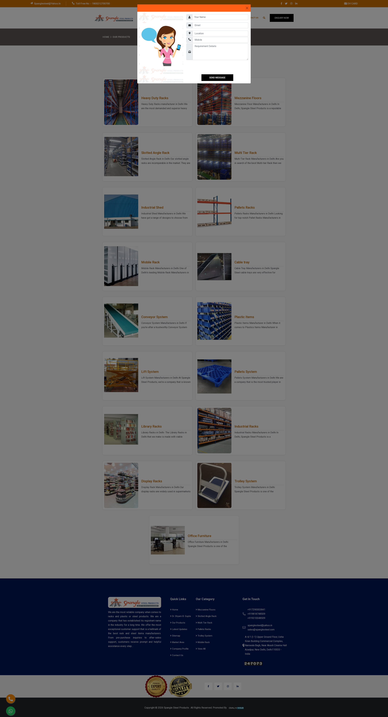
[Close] (247, 8)
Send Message (217, 77)
